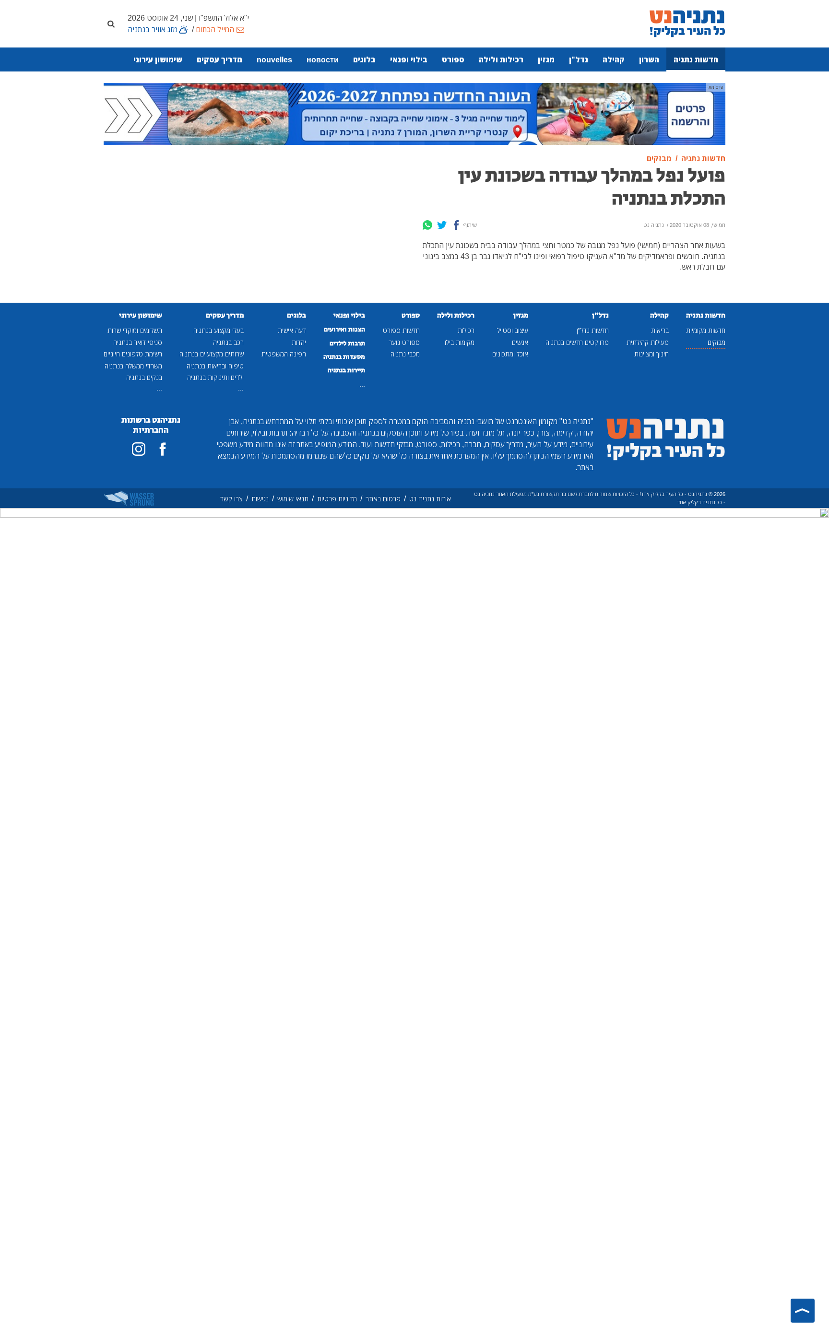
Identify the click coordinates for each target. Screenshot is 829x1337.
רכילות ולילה (501, 59)
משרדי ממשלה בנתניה (133, 365)
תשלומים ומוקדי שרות (134, 330)
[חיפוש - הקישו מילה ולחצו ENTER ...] (111, 23)
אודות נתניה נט (430, 498)
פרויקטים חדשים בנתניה (577, 342)
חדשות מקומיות (705, 330)
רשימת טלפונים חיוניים (133, 353)
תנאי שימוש (292, 498)
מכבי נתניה (405, 353)
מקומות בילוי (458, 342)
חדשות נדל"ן (593, 330)
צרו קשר (231, 498)
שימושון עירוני (157, 59)
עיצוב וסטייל (512, 330)
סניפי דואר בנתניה (137, 342)
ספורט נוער (404, 342)
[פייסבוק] (162, 449)
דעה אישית (292, 330)
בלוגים (364, 59)
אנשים (520, 342)
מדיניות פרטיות (337, 498)
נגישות (260, 498)
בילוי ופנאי (408, 59)
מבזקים (716, 342)
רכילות (466, 330)
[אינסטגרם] (138, 449)
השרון (649, 59)
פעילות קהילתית (648, 342)
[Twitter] (442, 225)
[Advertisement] (335, 221)
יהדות (299, 342)
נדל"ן (578, 59)
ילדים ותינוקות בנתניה (215, 377)
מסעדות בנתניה (344, 357)
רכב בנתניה (228, 342)
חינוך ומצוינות (651, 353)
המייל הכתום (215, 29)
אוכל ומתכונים (510, 353)
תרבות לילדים (347, 343)
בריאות (660, 330)
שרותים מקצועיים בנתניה (211, 353)
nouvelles (274, 59)
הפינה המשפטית (283, 353)
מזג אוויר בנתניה (153, 29)
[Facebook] (456, 225)
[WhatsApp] (427, 225)
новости (323, 59)
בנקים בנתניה (144, 377)
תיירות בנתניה (346, 370)
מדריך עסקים (219, 59)
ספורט (453, 59)
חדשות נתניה (696, 59)
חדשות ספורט (401, 330)
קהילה (614, 59)
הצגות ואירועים (344, 329)
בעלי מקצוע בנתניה (218, 330)
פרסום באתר (383, 498)
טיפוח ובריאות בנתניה (215, 365)
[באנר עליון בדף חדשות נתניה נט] (414, 113)
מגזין (546, 59)
